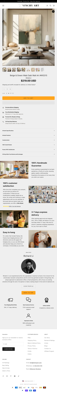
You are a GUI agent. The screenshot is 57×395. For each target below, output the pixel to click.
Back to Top (28, 292)
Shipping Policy (32, 340)
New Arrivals (6, 368)
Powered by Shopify (33, 384)
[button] (28, 102)
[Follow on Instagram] (7, 376)
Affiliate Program (49, 351)
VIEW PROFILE (28, 286)
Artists (46, 343)
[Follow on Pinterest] (11, 376)
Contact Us (47, 348)
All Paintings (5, 362)
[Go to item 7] (33, 70)
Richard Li (28, 78)
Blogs (46, 346)
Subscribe (9, 349)
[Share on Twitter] (8, 93)
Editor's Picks (6, 371)
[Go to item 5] (23, 70)
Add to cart (28, 98)
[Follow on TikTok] (18, 376)
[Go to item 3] (14, 70)
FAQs (29, 337)
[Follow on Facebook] (3, 376)
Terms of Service (32, 348)
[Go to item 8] (38, 70)
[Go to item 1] (4, 70)
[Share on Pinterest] (10, 93)
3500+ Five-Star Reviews (15, 206)
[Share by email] (13, 93)
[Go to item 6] (28, 70)
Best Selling (5, 365)
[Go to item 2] (9, 70)
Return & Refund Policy (34, 343)
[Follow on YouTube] (14, 376)
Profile (29, 351)
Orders (29, 354)
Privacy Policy (32, 346)
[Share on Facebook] (6, 93)
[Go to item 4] (19, 70)
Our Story (47, 337)
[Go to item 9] (42, 70)
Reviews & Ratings (49, 340)
